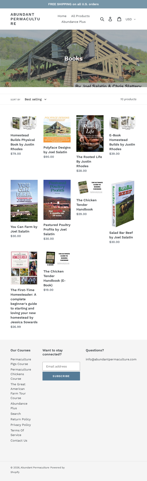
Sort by (15, 99)
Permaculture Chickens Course (21, 374)
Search (16, 414)
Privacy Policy (21, 425)
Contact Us (19, 440)
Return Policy (21, 419)
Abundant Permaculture (25, 19)
